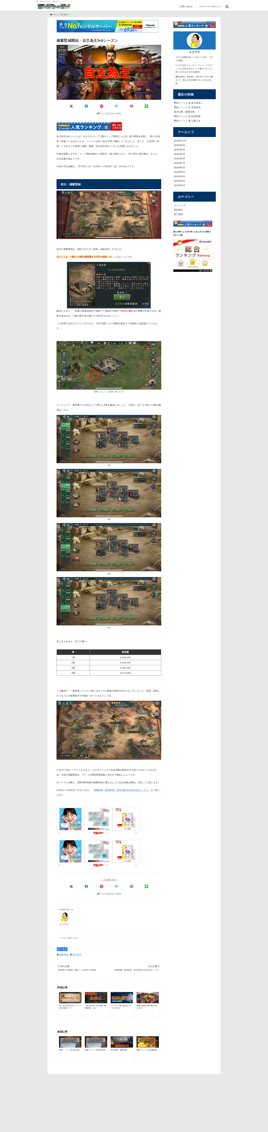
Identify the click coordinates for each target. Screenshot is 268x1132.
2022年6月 (179, 167)
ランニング (180, 205)
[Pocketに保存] (131, 106)
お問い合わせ (186, 6)
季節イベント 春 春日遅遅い (188, 102)
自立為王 (77, 954)
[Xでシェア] (71, 886)
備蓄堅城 (64, 954)
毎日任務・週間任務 (184, 111)
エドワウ (64, 924)
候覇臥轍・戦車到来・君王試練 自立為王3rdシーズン (121, 790)
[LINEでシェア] (146, 106)
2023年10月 (180, 140)
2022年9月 (179, 154)
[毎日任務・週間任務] (122, 1042)
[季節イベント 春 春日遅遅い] (70, 1043)
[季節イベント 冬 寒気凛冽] (96, 1043)
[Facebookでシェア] (86, 106)
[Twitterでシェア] (71, 106)
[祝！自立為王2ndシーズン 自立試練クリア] (70, 998)
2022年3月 (179, 180)
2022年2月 (179, 185)
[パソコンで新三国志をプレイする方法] (122, 998)
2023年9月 (179, 145)
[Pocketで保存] (131, 886)
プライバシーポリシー (210, 6)
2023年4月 (179, 149)
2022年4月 (179, 176)
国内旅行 (178, 209)
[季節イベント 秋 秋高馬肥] (148, 1043)
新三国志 (62, 949)
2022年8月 (179, 158)
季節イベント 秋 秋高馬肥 (187, 116)
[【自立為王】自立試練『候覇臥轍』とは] (96, 998)
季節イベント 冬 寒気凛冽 (187, 107)
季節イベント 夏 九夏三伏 (187, 120)
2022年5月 (179, 171)
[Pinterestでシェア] (101, 106)
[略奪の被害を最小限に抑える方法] (148, 998)
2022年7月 (179, 162)
